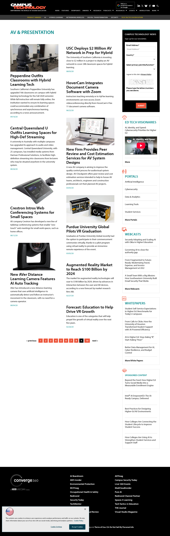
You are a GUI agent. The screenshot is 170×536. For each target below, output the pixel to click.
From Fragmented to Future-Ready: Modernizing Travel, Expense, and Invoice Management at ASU (138, 263)
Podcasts (107, 10)
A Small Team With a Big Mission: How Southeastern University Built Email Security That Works (141, 278)
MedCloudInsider (123, 488)
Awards (86, 10)
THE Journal (120, 507)
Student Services (133, 211)
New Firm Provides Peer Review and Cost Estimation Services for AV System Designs (90, 156)
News (57, 10)
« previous (31, 340)
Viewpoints (75, 10)
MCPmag (74, 488)
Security (114, 17)
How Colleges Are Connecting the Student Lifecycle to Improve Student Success (140, 424)
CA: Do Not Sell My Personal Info (120, 527)
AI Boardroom (76, 476)
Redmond (74, 495)
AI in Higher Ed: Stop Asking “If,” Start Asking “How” (139, 338)
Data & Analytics (132, 196)
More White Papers (134, 360)
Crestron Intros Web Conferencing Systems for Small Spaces (32, 212)
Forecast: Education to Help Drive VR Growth (89, 309)
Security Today (77, 499)
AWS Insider (76, 480)
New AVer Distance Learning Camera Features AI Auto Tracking (32, 278)
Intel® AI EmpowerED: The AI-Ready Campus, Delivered (138, 397)
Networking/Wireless (75, 17)
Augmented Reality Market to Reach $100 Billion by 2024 (89, 269)
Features (65, 10)
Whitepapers (135, 303)
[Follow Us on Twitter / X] (142, 6)
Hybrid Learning (56, 17)
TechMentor (75, 503)
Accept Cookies (77, 527)
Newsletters (145, 10)
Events (132, 10)
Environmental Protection (82, 484)
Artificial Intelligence (134, 181)
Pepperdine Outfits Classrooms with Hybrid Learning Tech (30, 80)
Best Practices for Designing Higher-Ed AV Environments (138, 410)
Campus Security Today (126, 480)
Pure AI (118, 491)
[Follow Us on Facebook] (150, 6)
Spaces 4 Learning (123, 499)
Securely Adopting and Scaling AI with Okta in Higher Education (140, 241)
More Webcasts (132, 288)
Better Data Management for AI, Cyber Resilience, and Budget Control (140, 350)
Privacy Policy (146, 74)
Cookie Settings (56, 527)
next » (95, 340)
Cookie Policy (78, 521)
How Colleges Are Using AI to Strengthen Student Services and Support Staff (140, 440)
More (154, 10)
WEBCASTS (133, 234)
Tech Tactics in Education (127, 503)
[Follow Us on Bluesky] (146, 6)
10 (87, 340)
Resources (120, 10)
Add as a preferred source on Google (127, 5)
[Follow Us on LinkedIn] (139, 5)
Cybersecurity (131, 189)
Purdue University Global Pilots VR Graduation (87, 228)
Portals (131, 176)
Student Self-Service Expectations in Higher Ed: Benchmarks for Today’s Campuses (140, 311)
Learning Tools (132, 204)
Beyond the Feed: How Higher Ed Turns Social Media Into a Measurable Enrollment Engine (140, 383)
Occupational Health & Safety (84, 491)
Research (97, 10)
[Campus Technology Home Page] (28, 7)
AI (45, 17)
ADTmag (119, 476)
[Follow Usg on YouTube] (153, 6)
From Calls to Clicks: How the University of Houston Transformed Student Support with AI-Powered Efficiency (139, 325)
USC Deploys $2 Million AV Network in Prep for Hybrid (89, 50)
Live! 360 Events (123, 484)
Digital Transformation (97, 17)
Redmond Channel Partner (127, 495)
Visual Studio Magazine (126, 511)
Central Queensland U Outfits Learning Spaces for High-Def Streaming (33, 132)
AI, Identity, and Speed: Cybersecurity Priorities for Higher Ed (140, 130)
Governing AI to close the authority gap (137, 251)
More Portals (131, 219)
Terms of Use (100, 527)
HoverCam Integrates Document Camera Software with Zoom (84, 87)
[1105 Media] (25, 503)
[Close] (85, 509)
